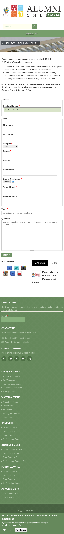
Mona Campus (9, 431)
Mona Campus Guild (11, 453)
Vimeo (23, 358)
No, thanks (21, 530)
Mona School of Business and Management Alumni (45, 277)
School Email (10, 187)
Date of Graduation (12, 179)
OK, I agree (8, 530)
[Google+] (23, 270)
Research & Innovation (12, 388)
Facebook (3, 358)
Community (8, 406)
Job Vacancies (9, 380)
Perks (54, 263)
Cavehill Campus (10, 428)
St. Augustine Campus (12, 439)
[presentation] (13, 182)
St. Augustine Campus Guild (15, 461)
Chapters (40, 263)
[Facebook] (9, 270)
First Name (8, 125)
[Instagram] (5, 275)
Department (8, 170)
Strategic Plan (9, 391)
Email (4, 316)
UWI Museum (8, 497)
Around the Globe (10, 402)
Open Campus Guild (11, 457)
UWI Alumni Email (10, 493)
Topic (4, 209)
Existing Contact (11, 106)
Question (6, 218)
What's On (7, 417)
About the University (11, 376)
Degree (7, 151)
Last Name (8, 134)
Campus (7, 143)
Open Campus (9, 435)
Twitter (10, 358)
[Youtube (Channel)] (19, 275)
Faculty (7, 160)
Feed (29, 358)
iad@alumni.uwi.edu (20, 342)
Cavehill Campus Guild (12, 450)
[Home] (32, 11)
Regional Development (12, 384)
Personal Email (11, 196)
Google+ (16, 358)
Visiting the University (12, 413)
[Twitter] (16, 270)
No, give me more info (11, 525)
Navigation (32, 34)
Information (7, 410)
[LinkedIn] (12, 275)
